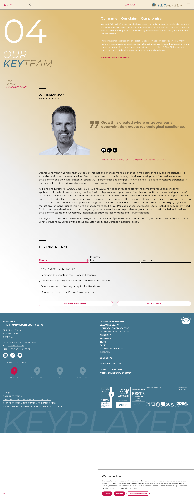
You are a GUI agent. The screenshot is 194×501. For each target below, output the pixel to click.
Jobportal (106, 358)
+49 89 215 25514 (16, 345)
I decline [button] (119, 493)
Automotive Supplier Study (116, 373)
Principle (105, 335)
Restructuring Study (112, 369)
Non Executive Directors (114, 328)
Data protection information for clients (27, 399)
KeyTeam (10, 84)
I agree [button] (107, 493)
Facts (103, 345)
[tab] (64, 259)
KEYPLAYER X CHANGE (111, 364)
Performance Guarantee (114, 331)
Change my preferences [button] (138, 493)
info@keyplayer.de (19, 349)
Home (9, 81)
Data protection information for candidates (29, 403)
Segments (105, 338)
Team (103, 342)
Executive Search (110, 325)
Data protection (12, 396)
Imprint (7, 393)
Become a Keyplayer (111, 348)
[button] (188, 5)
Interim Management (112, 321)
